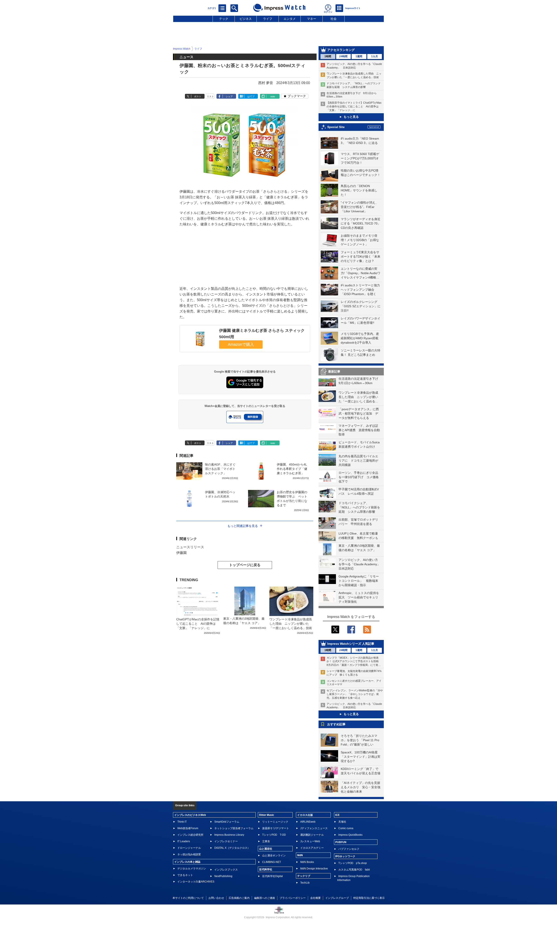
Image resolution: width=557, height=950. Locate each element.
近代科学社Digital (272, 876)
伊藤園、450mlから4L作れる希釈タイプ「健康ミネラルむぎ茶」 (292, 469)
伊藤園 (181, 553)
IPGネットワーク (345, 856)
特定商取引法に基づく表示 (369, 897)
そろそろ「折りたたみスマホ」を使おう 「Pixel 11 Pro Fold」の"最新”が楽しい (360, 740)
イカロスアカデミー (312, 847)
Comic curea (345, 828)
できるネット (185, 875)
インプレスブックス (226, 869)
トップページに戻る (244, 565)
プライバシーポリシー (293, 897)
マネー (311, 18)
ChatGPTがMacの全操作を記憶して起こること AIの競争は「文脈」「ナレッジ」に (197, 624)
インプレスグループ (337, 897)
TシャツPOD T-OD (274, 834)
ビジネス (246, 18)
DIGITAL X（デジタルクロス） (232, 847)
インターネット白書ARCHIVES (195, 881)
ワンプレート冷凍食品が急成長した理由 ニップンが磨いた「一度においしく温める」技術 (290, 624)
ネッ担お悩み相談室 (189, 854)
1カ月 (374, 56)
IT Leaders (183, 841)
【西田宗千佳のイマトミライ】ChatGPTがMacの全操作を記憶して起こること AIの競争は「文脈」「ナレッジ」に (354, 106)
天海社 (342, 821)
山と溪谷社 (265, 848)
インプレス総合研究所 (190, 834)
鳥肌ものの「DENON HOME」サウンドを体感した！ (359, 190)
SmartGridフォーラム (226, 821)
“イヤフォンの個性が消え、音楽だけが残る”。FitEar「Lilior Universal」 (359, 207)
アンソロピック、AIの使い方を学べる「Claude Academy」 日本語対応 (361, 564)
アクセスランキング (341, 50)
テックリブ (303, 875)
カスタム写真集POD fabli (354, 869)
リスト (210, 96)
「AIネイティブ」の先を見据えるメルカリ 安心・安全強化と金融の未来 (360, 787)
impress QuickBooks (350, 834)
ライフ (267, 18)
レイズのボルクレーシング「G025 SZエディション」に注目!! (361, 306)
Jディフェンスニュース (314, 828)
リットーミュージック (275, 821)
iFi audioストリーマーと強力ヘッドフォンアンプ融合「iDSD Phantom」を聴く (360, 289)
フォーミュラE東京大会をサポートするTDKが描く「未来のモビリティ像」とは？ (360, 256)
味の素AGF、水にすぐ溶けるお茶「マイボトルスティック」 (220, 469)
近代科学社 (265, 869)
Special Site (336, 127)
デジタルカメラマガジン (191, 868)
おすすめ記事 (336, 724)
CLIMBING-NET (271, 862)
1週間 (359, 56)
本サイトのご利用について (188, 897)
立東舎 (266, 841)
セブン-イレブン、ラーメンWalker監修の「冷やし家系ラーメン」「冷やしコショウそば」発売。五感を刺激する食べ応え (355, 694)
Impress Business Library (229, 834)
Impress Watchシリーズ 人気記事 (350, 643)
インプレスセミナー (226, 841)
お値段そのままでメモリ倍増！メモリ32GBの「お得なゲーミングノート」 (360, 240)
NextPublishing (223, 876)
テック (223, 18)
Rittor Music (266, 815)
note (272, 96)
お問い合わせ (216, 897)
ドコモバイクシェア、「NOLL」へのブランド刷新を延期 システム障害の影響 (359, 507)
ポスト (197, 96)
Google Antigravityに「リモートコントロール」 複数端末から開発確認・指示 (359, 581)
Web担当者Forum (187, 828)
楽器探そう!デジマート (275, 828)
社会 (334, 18)
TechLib (305, 882)
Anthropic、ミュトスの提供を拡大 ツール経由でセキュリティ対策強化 (359, 597)
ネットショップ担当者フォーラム (233, 828)
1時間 (327, 56)
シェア (229, 96)
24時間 (343, 56)
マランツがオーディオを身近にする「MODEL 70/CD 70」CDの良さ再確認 (361, 223)
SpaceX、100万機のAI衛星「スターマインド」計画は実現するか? (360, 757)
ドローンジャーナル (189, 847)
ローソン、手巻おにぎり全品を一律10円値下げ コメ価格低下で (359, 477)
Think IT (182, 821)
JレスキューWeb (310, 841)
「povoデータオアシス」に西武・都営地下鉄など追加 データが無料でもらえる (359, 413)
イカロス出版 (305, 815)
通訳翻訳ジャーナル (312, 834)
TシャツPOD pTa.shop (352, 863)
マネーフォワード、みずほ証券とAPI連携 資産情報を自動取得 (359, 430)
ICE (337, 815)
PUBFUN (340, 842)
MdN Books (307, 862)
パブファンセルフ (348, 848)
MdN (300, 855)
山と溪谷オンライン (274, 855)
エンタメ (290, 18)
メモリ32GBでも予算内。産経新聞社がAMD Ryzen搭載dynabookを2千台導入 (360, 338)
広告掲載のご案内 (239, 897)
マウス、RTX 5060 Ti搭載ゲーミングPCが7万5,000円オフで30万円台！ (360, 158)
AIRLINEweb (307, 821)
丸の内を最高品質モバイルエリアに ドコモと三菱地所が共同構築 (358, 460)
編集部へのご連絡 (264, 897)
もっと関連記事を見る (242, 526)
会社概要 (315, 897)
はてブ (251, 96)
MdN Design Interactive (314, 868)
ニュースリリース (190, 547)
